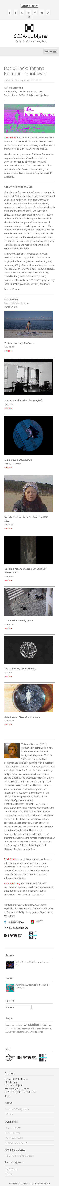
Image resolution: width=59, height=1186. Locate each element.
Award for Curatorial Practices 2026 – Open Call (33, 986)
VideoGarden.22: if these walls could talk (33, 964)
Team (10, 1114)
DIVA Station (9, 80)
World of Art (12, 1128)
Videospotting (22, 80)
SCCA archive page (15, 1142)
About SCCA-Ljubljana (18, 1109)
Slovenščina (11, 1169)
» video (8, 350)
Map (8, 1096)
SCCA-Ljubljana (31, 35)
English (9, 1173)
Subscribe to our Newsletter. (19, 1155)
